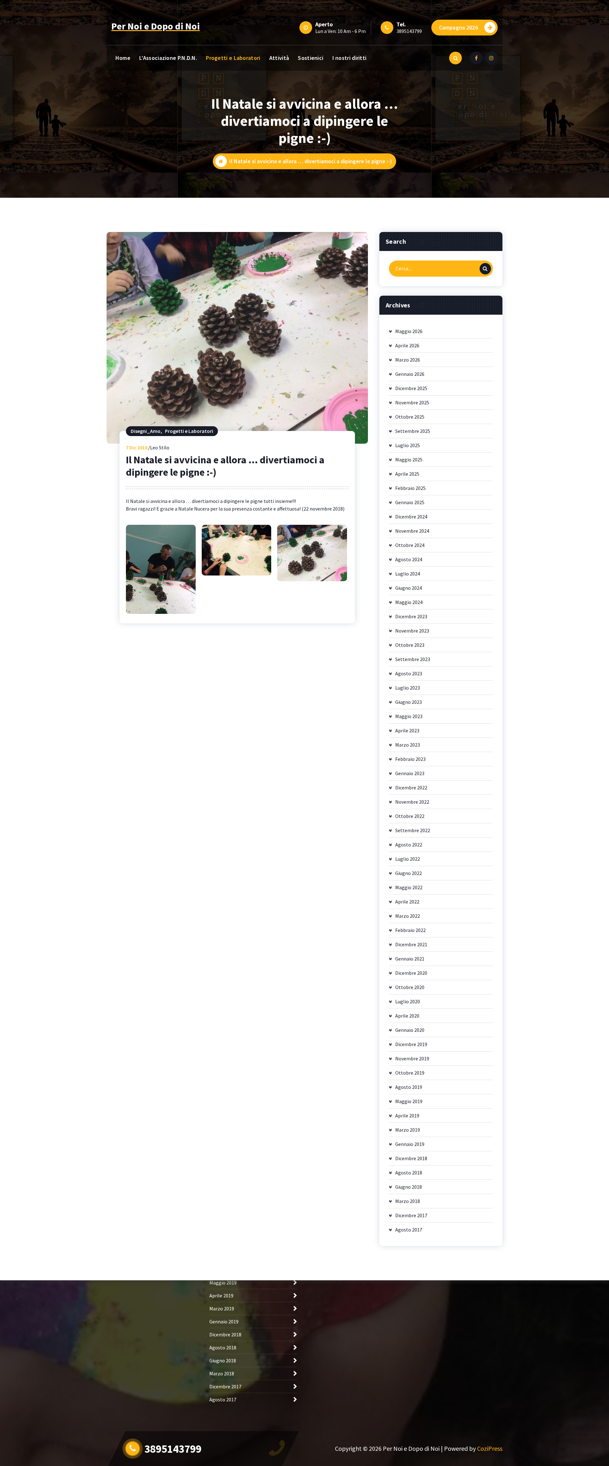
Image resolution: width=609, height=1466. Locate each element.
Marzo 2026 (407, 360)
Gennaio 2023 (409, 773)
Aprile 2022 (407, 901)
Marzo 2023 (407, 745)
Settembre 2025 (412, 431)
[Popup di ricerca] (455, 58)
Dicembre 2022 (411, 787)
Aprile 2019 (407, 1115)
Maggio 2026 (408, 331)
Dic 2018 (136, 447)
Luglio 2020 (407, 1001)
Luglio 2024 (407, 573)
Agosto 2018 (408, 1172)
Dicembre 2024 (411, 516)
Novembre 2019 (412, 1058)
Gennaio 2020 (409, 1030)
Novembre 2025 (412, 402)
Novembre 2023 (412, 630)
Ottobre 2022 (409, 816)
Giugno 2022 (408, 873)
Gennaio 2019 (409, 1144)
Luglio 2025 (407, 445)
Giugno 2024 (408, 588)
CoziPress (489, 1448)
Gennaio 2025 (409, 502)
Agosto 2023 (408, 673)
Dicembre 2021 (411, 944)
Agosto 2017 (408, 1229)
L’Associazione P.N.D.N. (168, 57)
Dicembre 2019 (411, 1044)
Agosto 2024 (408, 559)
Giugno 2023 (408, 702)
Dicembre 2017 (411, 1215)
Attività (279, 57)
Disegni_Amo (145, 431)
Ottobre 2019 (409, 1073)
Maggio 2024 (408, 602)
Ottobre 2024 (409, 545)
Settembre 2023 (412, 659)
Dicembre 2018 (411, 1158)
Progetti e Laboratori (233, 57)
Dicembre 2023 (411, 616)
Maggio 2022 (408, 887)
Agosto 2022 (408, 844)
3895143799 (409, 31)
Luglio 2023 (407, 688)
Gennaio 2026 (409, 374)
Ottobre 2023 (409, 645)
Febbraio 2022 (410, 930)
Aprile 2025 (407, 474)
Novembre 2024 (412, 531)
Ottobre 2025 (409, 417)
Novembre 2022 (412, 802)
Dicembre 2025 (411, 388)
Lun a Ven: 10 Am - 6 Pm (340, 31)
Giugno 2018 (408, 1187)
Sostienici (310, 57)
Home (122, 57)
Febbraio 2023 (410, 759)
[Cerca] (485, 268)
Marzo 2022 (407, 916)
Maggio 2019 (408, 1101)
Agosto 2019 (408, 1087)
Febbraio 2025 (410, 488)
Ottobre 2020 (409, 987)
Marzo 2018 (407, 1201)
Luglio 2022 (407, 859)
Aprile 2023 (407, 730)
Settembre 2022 (412, 830)
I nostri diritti (349, 57)
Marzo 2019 (407, 1130)
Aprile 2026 (407, 345)
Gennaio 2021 (409, 958)
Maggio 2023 (408, 716)
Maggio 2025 (408, 459)
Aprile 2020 (407, 1016)
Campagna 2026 (458, 27)
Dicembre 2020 (411, 973)
